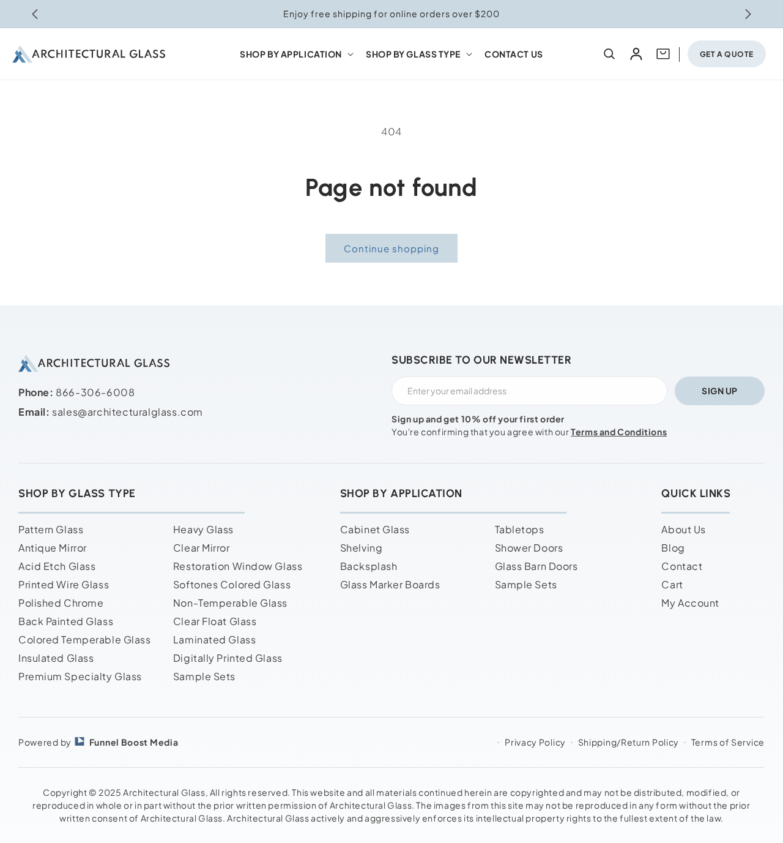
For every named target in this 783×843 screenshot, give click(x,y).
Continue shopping (391, 248)
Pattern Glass (50, 529)
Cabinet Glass (375, 529)
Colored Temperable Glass (84, 639)
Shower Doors (529, 547)
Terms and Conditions (619, 431)
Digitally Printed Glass (228, 657)
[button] (295, 54)
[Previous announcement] (34, 14)
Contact (681, 566)
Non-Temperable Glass (230, 602)
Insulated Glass (56, 657)
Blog (673, 547)
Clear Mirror (201, 547)
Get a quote (727, 54)
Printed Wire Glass (63, 584)
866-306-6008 (95, 392)
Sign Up (720, 390)
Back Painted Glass (65, 621)
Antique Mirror (52, 547)
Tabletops (519, 529)
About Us (683, 529)
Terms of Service (728, 741)
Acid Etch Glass (56, 566)
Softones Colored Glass (232, 584)
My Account (690, 602)
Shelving (361, 547)
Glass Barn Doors (536, 566)
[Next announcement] (748, 14)
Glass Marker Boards (390, 584)
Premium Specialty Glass (80, 676)
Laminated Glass (214, 639)
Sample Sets (204, 676)
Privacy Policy (535, 741)
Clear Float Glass (215, 621)
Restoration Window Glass (237, 566)
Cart (672, 584)
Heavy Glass (203, 529)
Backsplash (369, 566)
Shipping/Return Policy (628, 741)
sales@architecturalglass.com (127, 411)
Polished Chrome (60, 602)
